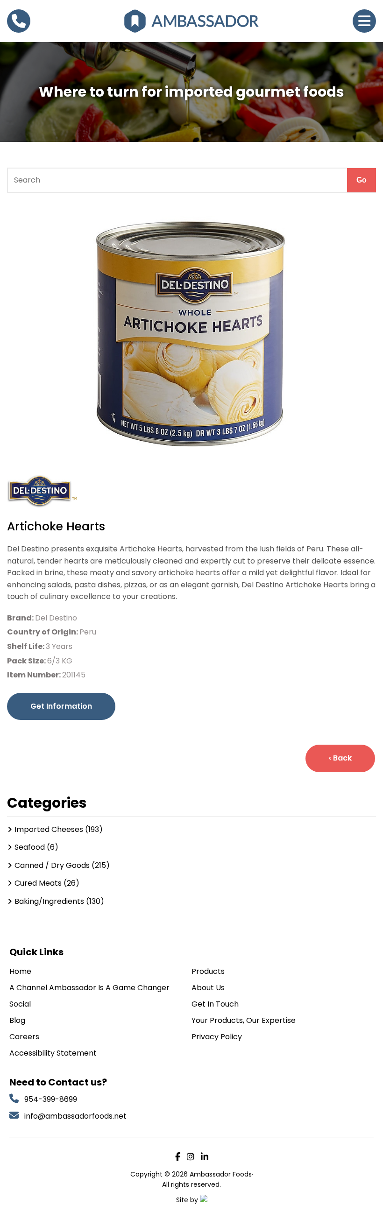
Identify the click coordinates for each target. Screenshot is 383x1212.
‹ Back (340, 758)
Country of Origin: (43, 632)
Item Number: (34, 674)
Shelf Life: (26, 646)
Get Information (61, 706)
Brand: (21, 618)
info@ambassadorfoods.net (76, 1116)
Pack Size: (27, 660)
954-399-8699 (50, 1099)
